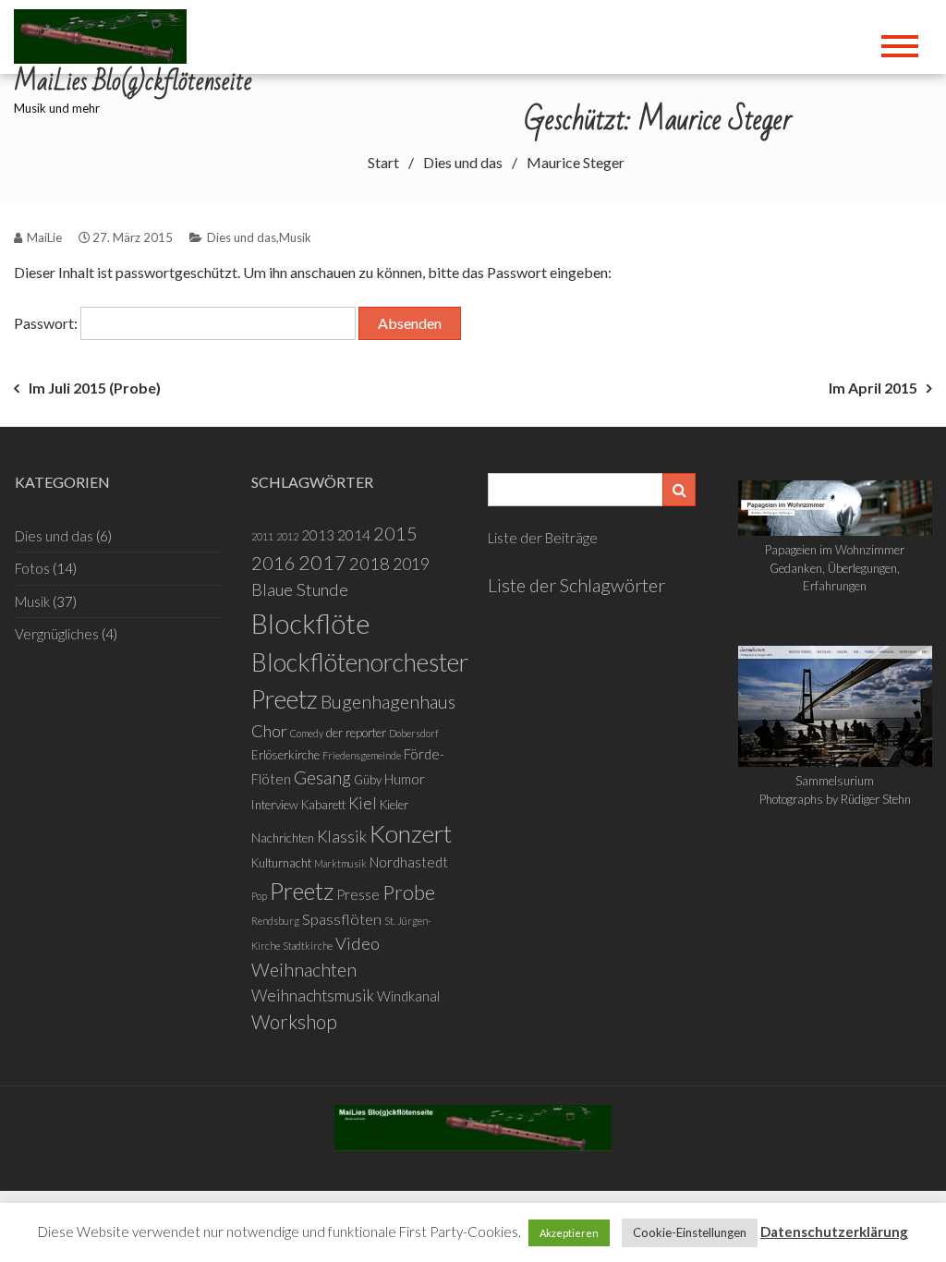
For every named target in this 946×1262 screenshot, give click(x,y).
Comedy (306, 733)
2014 (353, 534)
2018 (369, 563)
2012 (287, 536)
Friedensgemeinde (361, 755)
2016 (273, 563)
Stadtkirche (308, 946)
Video (357, 943)
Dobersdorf (414, 733)
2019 (411, 564)
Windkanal (408, 996)
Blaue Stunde (299, 589)
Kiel (362, 803)
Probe (408, 892)
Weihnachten (304, 969)
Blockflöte (310, 623)
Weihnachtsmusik (312, 995)
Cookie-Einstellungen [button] (689, 1232)
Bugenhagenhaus (388, 701)
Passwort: (47, 323)
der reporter (356, 732)
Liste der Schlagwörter (576, 585)
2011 (262, 536)
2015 (395, 533)
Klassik (342, 836)
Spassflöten (342, 919)
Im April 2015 (873, 387)
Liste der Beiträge (543, 537)
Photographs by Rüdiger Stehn (835, 799)
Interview (274, 804)
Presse (358, 894)
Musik (295, 237)
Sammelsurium (834, 780)
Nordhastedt (409, 862)
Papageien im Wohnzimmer (834, 549)
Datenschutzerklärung (834, 1231)
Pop (259, 896)
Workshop (294, 1022)
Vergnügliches (57, 633)
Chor (269, 731)
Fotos (32, 568)
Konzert (411, 833)
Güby (368, 779)
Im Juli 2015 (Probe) (95, 387)
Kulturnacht (281, 862)
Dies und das (241, 237)
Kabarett (323, 804)
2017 (322, 563)
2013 (317, 535)
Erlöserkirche (285, 754)
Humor (404, 779)
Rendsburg (275, 921)
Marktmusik (340, 863)
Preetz (302, 890)
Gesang (322, 777)
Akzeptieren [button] (569, 1233)
